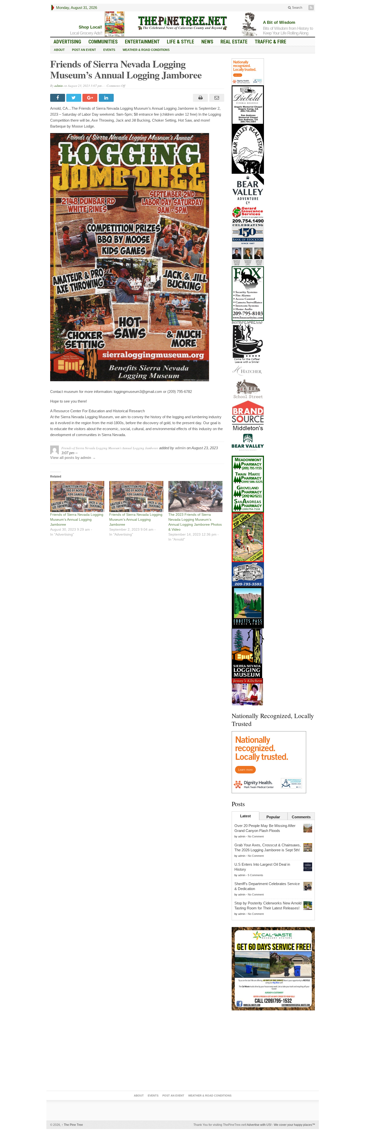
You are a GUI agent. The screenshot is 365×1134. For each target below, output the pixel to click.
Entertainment (142, 42)
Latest (245, 816)
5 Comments (255, 875)
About (59, 50)
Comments (301, 817)
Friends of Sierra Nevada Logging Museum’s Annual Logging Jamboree (76, 519)
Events (109, 50)
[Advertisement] (273, 1051)
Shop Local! (90, 27)
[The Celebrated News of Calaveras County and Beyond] (182, 23)
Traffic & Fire (270, 42)
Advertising (67, 42)
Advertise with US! (259, 1125)
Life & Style (180, 42)
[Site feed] (311, 7)
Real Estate (234, 42)
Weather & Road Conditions (146, 50)
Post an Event (84, 50)
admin (58, 85)
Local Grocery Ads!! (86, 33)
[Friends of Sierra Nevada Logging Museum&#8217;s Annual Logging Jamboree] (77, 496)
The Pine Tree (72, 1125)
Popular (273, 817)
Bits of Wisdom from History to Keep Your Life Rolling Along (288, 30)
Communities (103, 42)
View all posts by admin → (73, 457)
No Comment (256, 836)
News (207, 42)
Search (296, 7)
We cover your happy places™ (294, 1125)
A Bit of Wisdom (279, 22)
